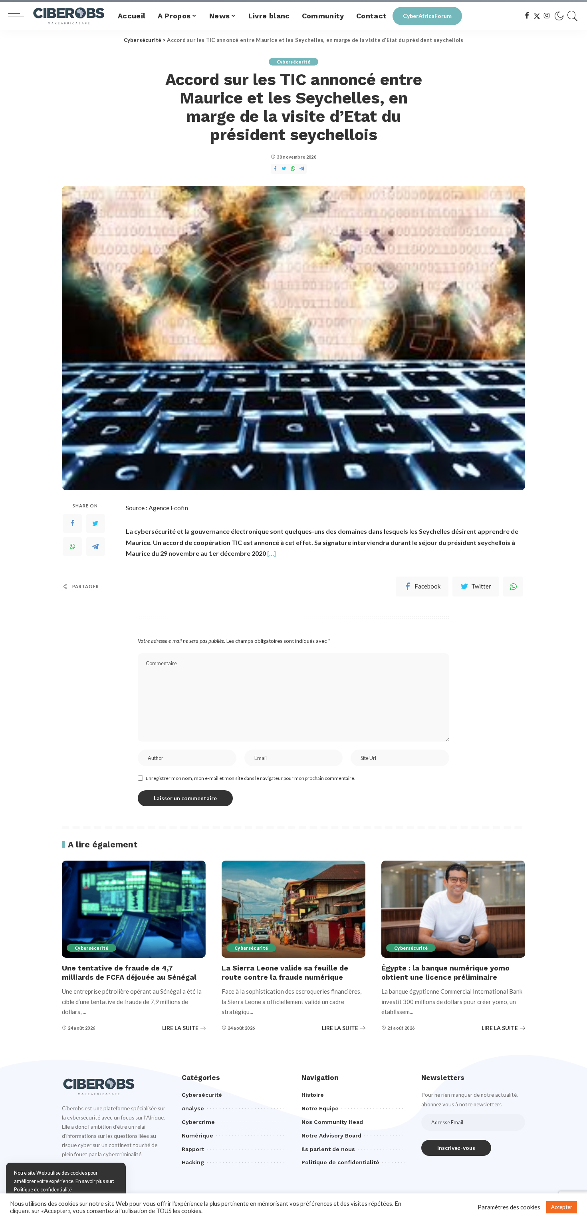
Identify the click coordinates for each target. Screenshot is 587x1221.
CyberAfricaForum (427, 15)
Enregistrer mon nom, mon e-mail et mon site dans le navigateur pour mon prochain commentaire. (250, 778)
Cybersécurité (293, 61)
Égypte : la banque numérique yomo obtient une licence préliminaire (445, 972)
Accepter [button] (561, 1207)
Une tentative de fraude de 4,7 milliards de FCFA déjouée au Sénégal (129, 972)
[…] (271, 553)
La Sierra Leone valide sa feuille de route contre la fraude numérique (285, 972)
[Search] (572, 16)
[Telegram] (95, 546)
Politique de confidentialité (43, 1190)
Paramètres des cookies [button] (509, 1207)
